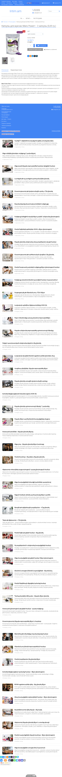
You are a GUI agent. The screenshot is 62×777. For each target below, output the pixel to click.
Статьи (3, 3)
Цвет (28, 31)
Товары (21, 3)
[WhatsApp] (16, 757)
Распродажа (37, 18)
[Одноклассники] (30, 56)
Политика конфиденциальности (7, 109)
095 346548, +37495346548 (36, 10)
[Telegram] (5, 757)
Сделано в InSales (56, 130)
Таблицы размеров (19, 4)
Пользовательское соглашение (6, 112)
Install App (30, 775)
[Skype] (18, 757)
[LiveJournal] (37, 56)
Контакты (9, 3)
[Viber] (14, 757)
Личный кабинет (6, 114)
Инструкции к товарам (7, 4)
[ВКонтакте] (28, 56)
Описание (5, 70)
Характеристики (16, 70)
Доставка (14, 1)
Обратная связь (6, 106)
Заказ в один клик (35, 49)
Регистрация (5, 117)
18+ (21, 18)
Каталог (15, 3)
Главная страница (6, 1)
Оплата (20, 1)
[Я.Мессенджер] (1, 757)
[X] (35, 56)
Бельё (28, 18)
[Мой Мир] (32, 56)
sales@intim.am (38, 12)
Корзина (4, 127)
